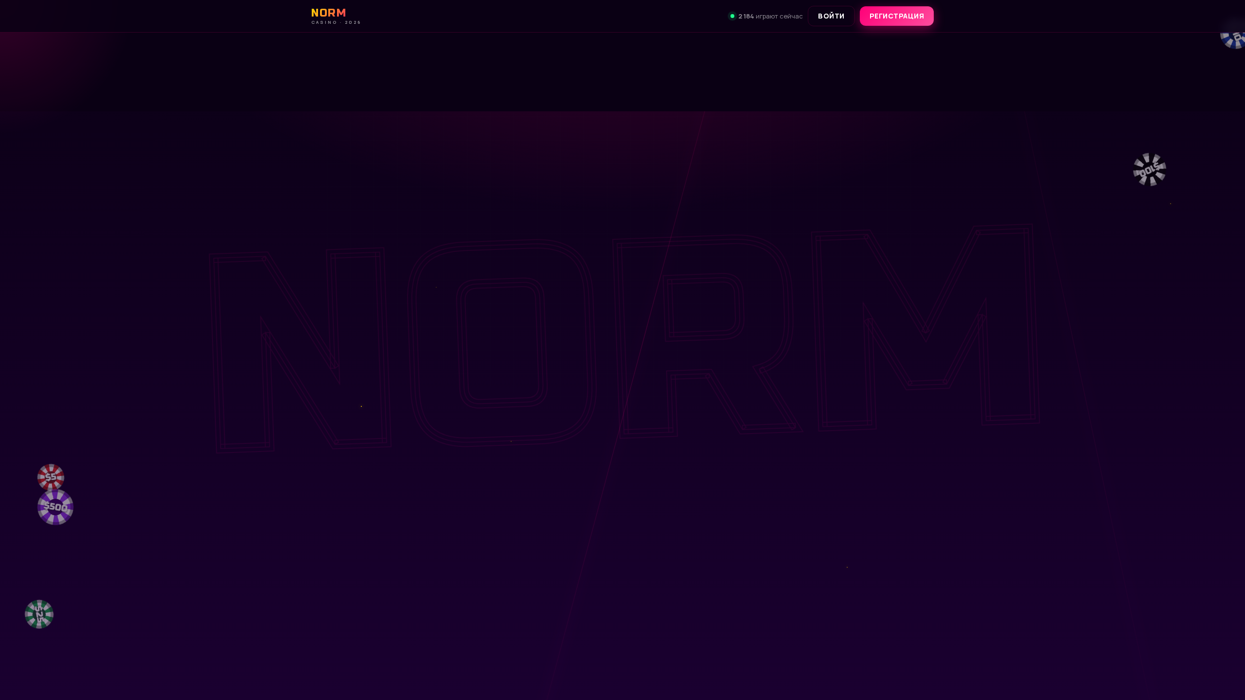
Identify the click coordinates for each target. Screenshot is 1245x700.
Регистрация (897, 15)
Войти (831, 15)
